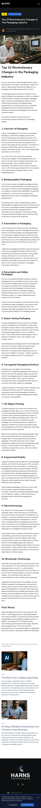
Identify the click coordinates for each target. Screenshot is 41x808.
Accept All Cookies (27, 805)
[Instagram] (18, 785)
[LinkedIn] (23, 785)
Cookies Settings (13, 805)
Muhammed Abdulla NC (16, 29)
